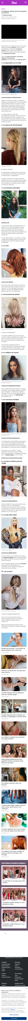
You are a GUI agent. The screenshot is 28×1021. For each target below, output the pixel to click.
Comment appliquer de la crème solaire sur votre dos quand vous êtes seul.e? (13, 829)
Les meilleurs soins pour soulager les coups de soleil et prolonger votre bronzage (12, 853)
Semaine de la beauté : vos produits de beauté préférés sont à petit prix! (13, 649)
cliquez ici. (12, 1009)
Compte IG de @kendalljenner (9, 501)
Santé (16, 975)
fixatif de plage (10, 454)
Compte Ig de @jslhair (7, 282)
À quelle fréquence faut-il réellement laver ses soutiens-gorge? (12, 693)
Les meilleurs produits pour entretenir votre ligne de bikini (13, 737)
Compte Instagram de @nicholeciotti (11, 97)
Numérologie (17, 967)
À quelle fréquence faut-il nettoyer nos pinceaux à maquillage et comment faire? (13, 715)
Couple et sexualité (19, 978)
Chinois (16, 965)
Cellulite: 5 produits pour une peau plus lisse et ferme (13, 671)
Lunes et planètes (19, 968)
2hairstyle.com (5, 222)
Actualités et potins (6, 964)
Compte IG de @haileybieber (9, 552)
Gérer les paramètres (14, 1014)
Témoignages (18, 977)
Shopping (4, 985)
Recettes (4, 975)
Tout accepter (14, 1018)
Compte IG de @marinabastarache (10, 438)
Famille (16, 980)
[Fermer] (26, 988)
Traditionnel (17, 964)
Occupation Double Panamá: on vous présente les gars (14, 924)
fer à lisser (23, 563)
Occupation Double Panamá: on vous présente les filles (14, 903)
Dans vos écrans (5, 965)
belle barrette (19, 394)
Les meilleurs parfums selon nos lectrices (11, 783)
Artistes (3, 970)
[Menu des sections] (2, 2)
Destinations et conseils (20, 985)
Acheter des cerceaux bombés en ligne (11, 458)
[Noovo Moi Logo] (14, 2)
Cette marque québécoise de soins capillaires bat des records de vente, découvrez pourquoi (12, 761)
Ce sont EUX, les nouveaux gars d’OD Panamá (14, 881)
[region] (14, 1003)
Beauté (3, 8)
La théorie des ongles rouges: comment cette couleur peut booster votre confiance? (13, 807)
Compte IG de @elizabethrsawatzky (10, 385)
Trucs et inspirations (6, 977)
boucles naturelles (8, 557)
